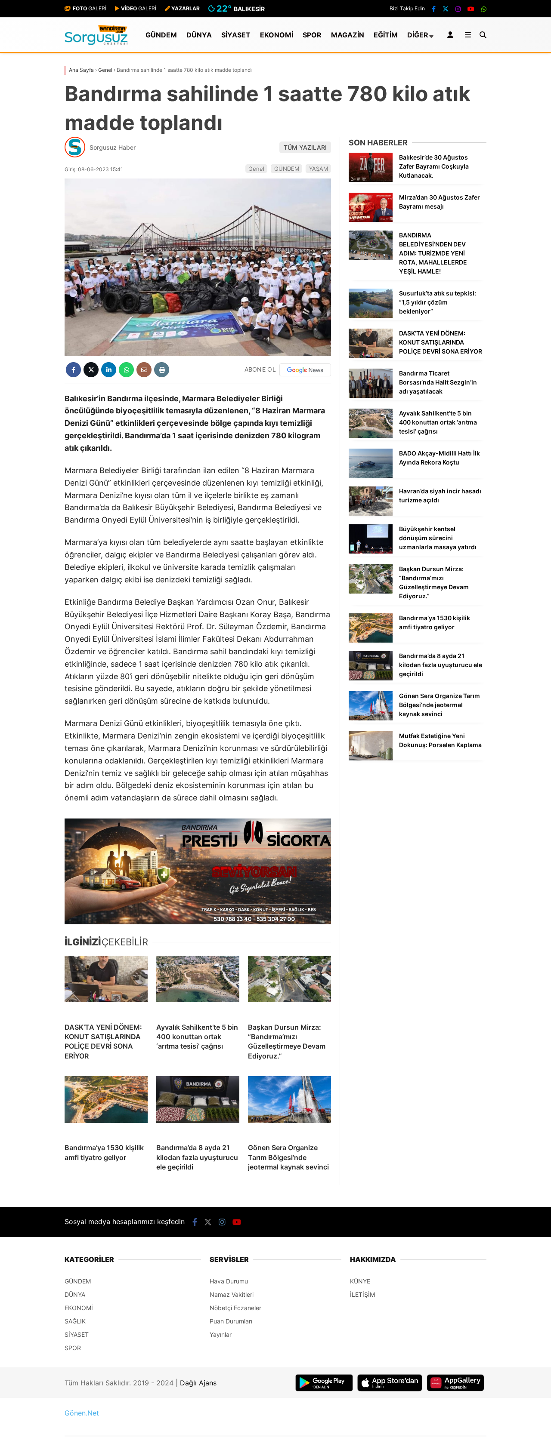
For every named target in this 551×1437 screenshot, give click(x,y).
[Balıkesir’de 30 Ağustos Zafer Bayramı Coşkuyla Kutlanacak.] (371, 179)
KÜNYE (360, 1281)
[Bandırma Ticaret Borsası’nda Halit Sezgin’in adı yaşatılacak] (371, 395)
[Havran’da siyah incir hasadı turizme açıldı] (371, 513)
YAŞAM (318, 168)
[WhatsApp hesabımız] (483, 8)
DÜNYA (199, 35)
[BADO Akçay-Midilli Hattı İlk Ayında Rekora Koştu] (371, 475)
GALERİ (89, 8)
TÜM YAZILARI (305, 147)
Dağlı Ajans (198, 1383)
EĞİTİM (386, 35)
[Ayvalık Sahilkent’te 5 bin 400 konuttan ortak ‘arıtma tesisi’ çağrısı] (197, 986)
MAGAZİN (347, 35)
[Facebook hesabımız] (434, 8)
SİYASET (236, 35)
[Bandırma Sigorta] (198, 871)
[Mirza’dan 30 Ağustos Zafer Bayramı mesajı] (371, 219)
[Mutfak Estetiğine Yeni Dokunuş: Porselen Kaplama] (371, 758)
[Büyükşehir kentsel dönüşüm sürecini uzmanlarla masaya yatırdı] (371, 551)
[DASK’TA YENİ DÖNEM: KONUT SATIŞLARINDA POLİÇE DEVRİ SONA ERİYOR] (106, 986)
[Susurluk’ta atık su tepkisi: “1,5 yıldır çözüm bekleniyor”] (371, 315)
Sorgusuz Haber (113, 147)
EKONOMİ (276, 35)
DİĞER (417, 35)
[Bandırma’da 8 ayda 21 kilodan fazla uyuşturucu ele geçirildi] (197, 1106)
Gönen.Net (82, 1413)
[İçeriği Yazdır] (161, 369)
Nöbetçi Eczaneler (235, 1307)
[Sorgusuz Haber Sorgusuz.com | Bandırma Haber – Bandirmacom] (96, 42)
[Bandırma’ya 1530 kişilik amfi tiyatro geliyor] (106, 1106)
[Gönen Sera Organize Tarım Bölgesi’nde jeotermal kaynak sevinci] (289, 1106)
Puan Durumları (231, 1321)
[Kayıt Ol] (451, 35)
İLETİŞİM (362, 1294)
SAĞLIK (75, 1321)
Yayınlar (221, 1334)
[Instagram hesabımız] (458, 8)
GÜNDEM (161, 35)
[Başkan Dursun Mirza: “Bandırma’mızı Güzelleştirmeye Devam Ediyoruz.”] (289, 986)
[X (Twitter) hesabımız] (446, 8)
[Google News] (305, 369)
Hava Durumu (229, 1281)
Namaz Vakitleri (232, 1294)
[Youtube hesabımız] (470, 8)
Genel (256, 168)
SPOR (312, 35)
